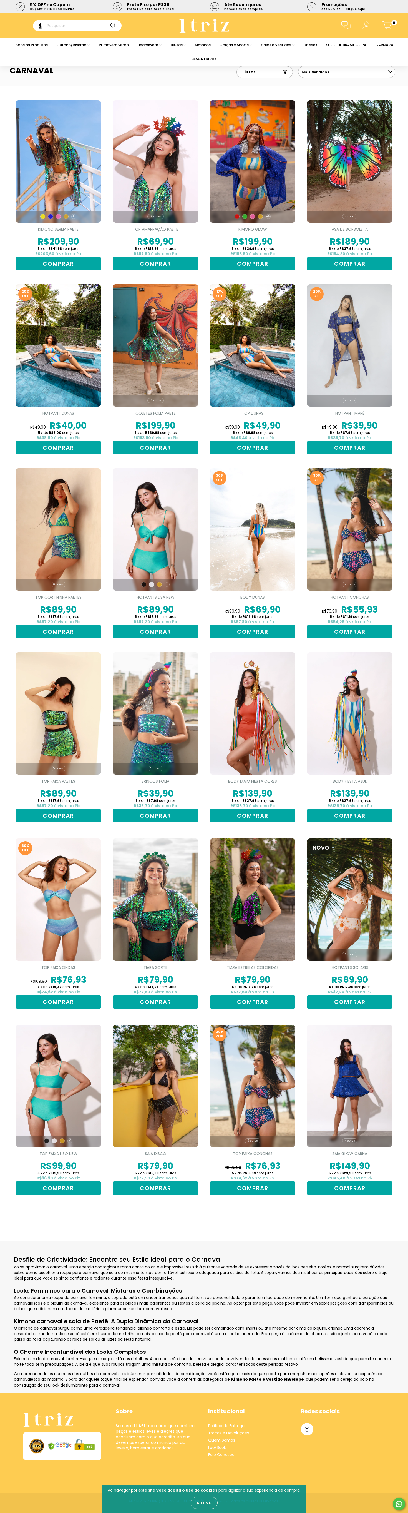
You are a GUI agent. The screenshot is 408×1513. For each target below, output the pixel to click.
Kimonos (203, 45)
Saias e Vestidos (276, 45)
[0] (386, 26)
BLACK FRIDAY (204, 58)
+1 (73, 216)
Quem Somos (221, 1440)
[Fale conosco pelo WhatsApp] (399, 1504)
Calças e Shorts (235, 45)
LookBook (217, 1447)
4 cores (350, 1141)
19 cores (155, 216)
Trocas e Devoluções (228, 1433)
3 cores (350, 216)
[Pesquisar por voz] (36, 25)
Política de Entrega (226, 1426)
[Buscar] (113, 25)
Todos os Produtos (30, 45)
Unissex (310, 45)
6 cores (58, 584)
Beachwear (148, 45)
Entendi (204, 1502)
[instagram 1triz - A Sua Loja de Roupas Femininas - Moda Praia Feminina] (307, 1429)
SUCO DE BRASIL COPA (346, 45)
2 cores (349, 400)
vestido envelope (285, 1379)
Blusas (177, 45)
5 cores (58, 768)
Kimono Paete (246, 1379)
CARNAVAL (385, 45)
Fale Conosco (221, 1454)
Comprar (58, 264)
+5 (268, 216)
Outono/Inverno (72, 45)
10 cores (155, 400)
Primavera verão (114, 45)
